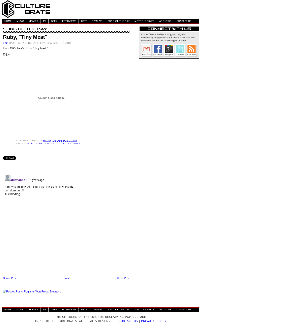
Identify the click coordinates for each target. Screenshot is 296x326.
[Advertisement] (126, 9)
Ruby (39, 143)
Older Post (123, 278)
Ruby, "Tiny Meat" (25, 37)
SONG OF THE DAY (118, 21)
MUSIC (20, 21)
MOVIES (33, 21)
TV (44, 21)
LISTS (84, 21)
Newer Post (10, 278)
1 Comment (75, 143)
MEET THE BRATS (144, 21)
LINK (5, 43)
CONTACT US (183, 21)
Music (30, 143)
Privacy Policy (154, 321)
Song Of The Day (55, 143)
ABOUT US (165, 21)
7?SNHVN (97, 21)
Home (66, 278)
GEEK (54, 21)
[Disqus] (66, 223)
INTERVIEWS (69, 21)
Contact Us (128, 321)
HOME (7, 21)
